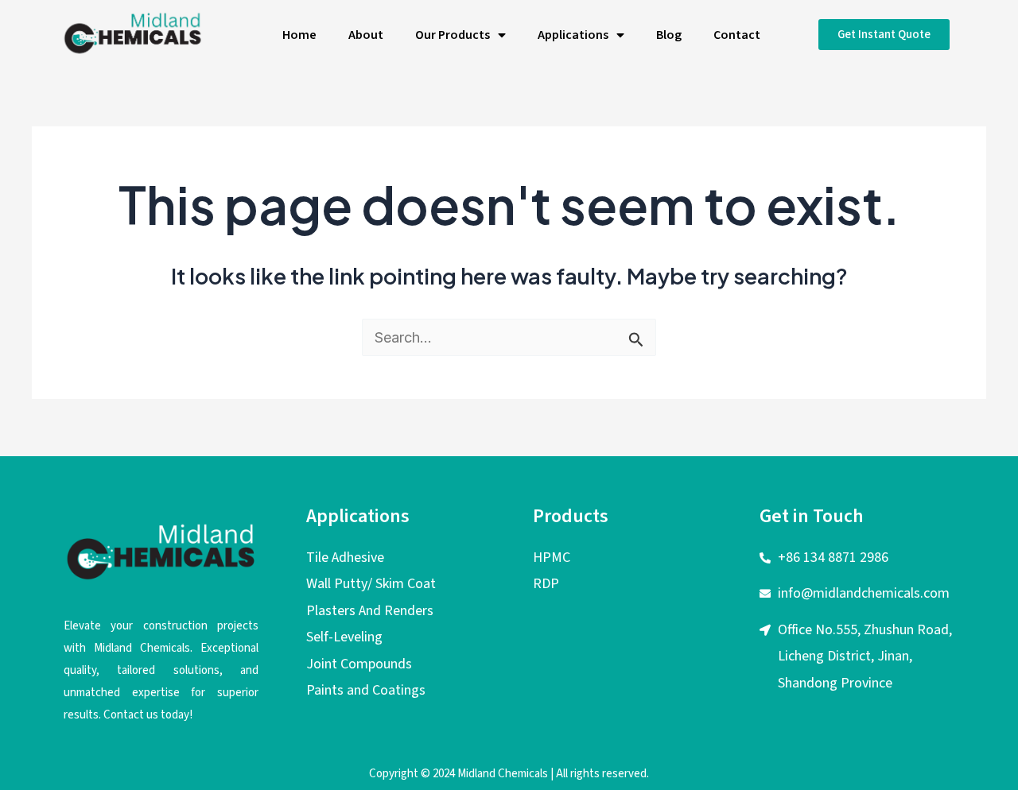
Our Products (452, 35)
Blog (669, 35)
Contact (736, 35)
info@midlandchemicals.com (864, 593)
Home (299, 35)
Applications (573, 35)
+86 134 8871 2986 (833, 557)
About (365, 35)
